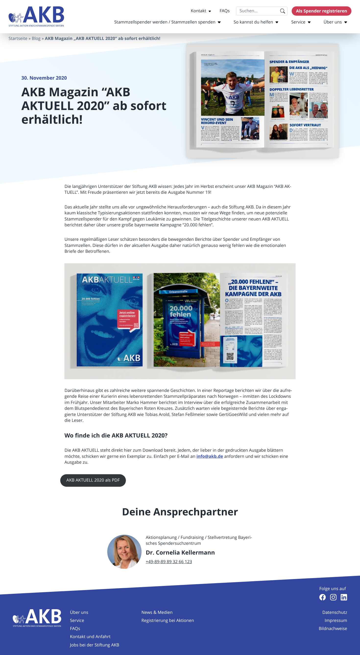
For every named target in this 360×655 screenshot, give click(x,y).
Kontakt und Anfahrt (90, 637)
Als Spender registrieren (321, 11)
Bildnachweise (333, 628)
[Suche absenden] (282, 11)
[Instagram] (333, 597)
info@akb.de (209, 456)
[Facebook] (322, 597)
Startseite (18, 38)
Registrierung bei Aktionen (167, 620)
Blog (36, 38)
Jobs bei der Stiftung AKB (94, 645)
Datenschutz (334, 612)
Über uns (333, 22)
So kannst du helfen (253, 22)
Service (298, 22)
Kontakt (198, 11)
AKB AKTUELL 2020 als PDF (93, 480)
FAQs (225, 11)
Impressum (336, 620)
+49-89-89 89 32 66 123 (169, 562)
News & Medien (156, 612)
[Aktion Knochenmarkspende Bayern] (36, 16)
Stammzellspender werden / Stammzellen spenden (164, 22)
